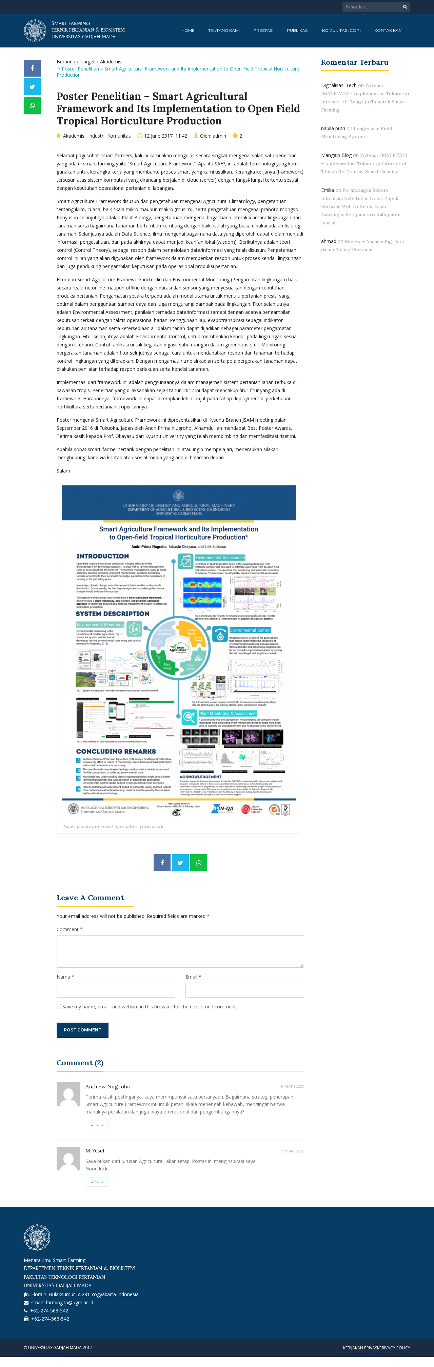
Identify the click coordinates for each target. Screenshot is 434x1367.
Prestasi (263, 30)
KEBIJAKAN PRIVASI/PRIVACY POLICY (376, 1348)
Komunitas (119, 136)
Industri (96, 136)
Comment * (70, 929)
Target (87, 61)
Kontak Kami (388, 30)
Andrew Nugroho (108, 1086)
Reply (97, 1124)
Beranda (66, 61)
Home (188, 30)
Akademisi (111, 61)
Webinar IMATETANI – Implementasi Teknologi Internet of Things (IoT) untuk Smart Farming (364, 163)
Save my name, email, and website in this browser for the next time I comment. (149, 1006)
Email (191, 976)
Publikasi (298, 30)
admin (219, 136)
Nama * (65, 976)
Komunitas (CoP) (341, 30)
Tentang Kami (224, 30)
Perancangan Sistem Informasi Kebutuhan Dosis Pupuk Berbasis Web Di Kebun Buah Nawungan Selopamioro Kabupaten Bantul (360, 206)
